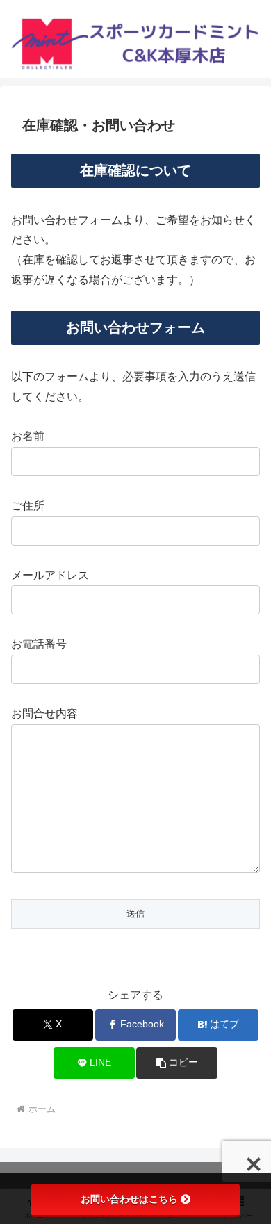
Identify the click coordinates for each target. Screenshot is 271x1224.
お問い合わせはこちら (129, 1199)
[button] (176, 1063)
